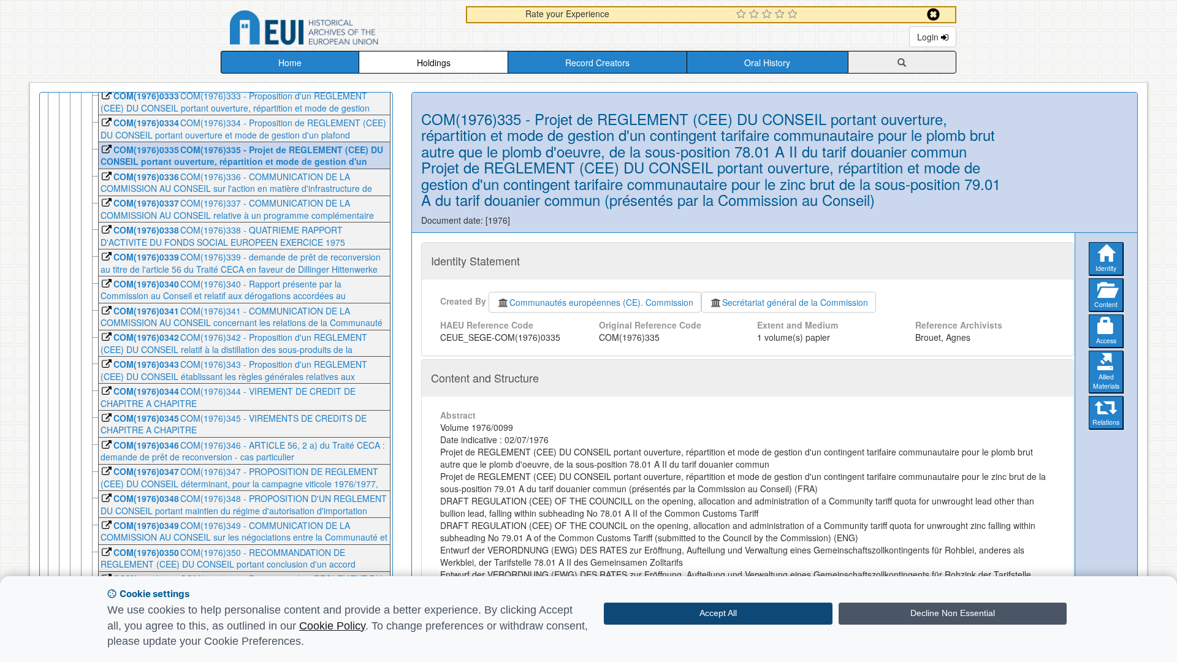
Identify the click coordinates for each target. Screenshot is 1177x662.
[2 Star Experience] (755, 14)
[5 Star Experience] (794, 14)
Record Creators (597, 62)
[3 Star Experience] (768, 14)
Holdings (434, 62)
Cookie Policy (332, 626)
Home (290, 62)
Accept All (718, 613)
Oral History (767, 62)
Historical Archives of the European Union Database (338, 30)
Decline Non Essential (952, 613)
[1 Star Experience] (742, 14)
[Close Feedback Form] (933, 14)
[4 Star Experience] (781, 14)
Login (929, 37)
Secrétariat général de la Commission (795, 302)
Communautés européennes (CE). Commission (601, 302)
